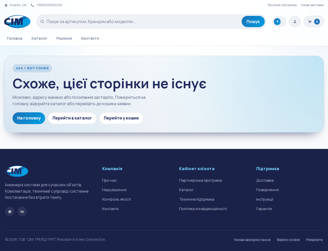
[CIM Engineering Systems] (17, 21)
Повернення (267, 189)
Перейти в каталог (72, 118)
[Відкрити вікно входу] (295, 21)
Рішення (64, 38)
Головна (14, 38)
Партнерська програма (200, 180)
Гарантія (264, 208)
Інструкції (264, 199)
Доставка (265, 180)
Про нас (109, 180)
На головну (29, 118)
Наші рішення (114, 189)
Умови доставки (312, 5)
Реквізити (314, 239)
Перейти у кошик (121, 118)
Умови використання (252, 239)
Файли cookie (288, 239)
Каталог (39, 38)
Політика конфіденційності (203, 208)
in (22, 211)
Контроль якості (116, 199)
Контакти (90, 38)
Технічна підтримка (282, 5)
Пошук (253, 21)
